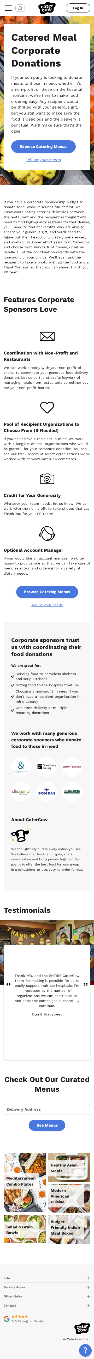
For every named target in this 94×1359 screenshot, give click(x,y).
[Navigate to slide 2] (49, 1050)
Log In (78, 8)
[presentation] (47, 1109)
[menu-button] (8, 8)
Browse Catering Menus (43, 146)
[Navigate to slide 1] (45, 1050)
